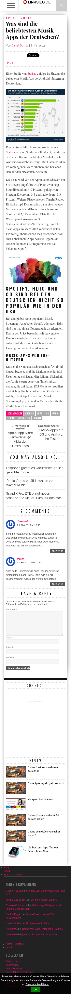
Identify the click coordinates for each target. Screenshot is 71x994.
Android (29, 413)
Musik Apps (24, 418)
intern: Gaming (14, 968)
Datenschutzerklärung (37, 984)
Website (10, 657)
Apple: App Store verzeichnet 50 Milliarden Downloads (20, 439)
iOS (47, 413)
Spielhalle (11, 934)
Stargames (12, 929)
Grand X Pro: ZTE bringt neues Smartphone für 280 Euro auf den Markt (35, 496)
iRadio (55, 413)
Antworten (57, 550)
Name (10, 637)
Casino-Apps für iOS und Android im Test (51, 434)
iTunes (11, 418)
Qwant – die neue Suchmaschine (39, 934)
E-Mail (10, 647)
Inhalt (7, 871)
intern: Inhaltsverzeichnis (19, 972)
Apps (10, 18)
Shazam (37, 418)
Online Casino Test (16, 899)
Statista (31, 73)
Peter (20, 558)
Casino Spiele (13, 923)
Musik (26, 18)
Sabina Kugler (13, 914)
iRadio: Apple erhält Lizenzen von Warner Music (30, 483)
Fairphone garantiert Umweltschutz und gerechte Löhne (35, 470)
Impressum (12, 965)
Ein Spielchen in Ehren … (44, 899)
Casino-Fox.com (14, 890)
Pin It (10, 63)
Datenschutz (12, 961)
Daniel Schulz (19, 45)
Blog (6, 867)
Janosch (23, 521)
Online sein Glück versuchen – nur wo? (43, 929)
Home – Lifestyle (13, 874)
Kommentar (12, 609)
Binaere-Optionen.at (17, 905)
